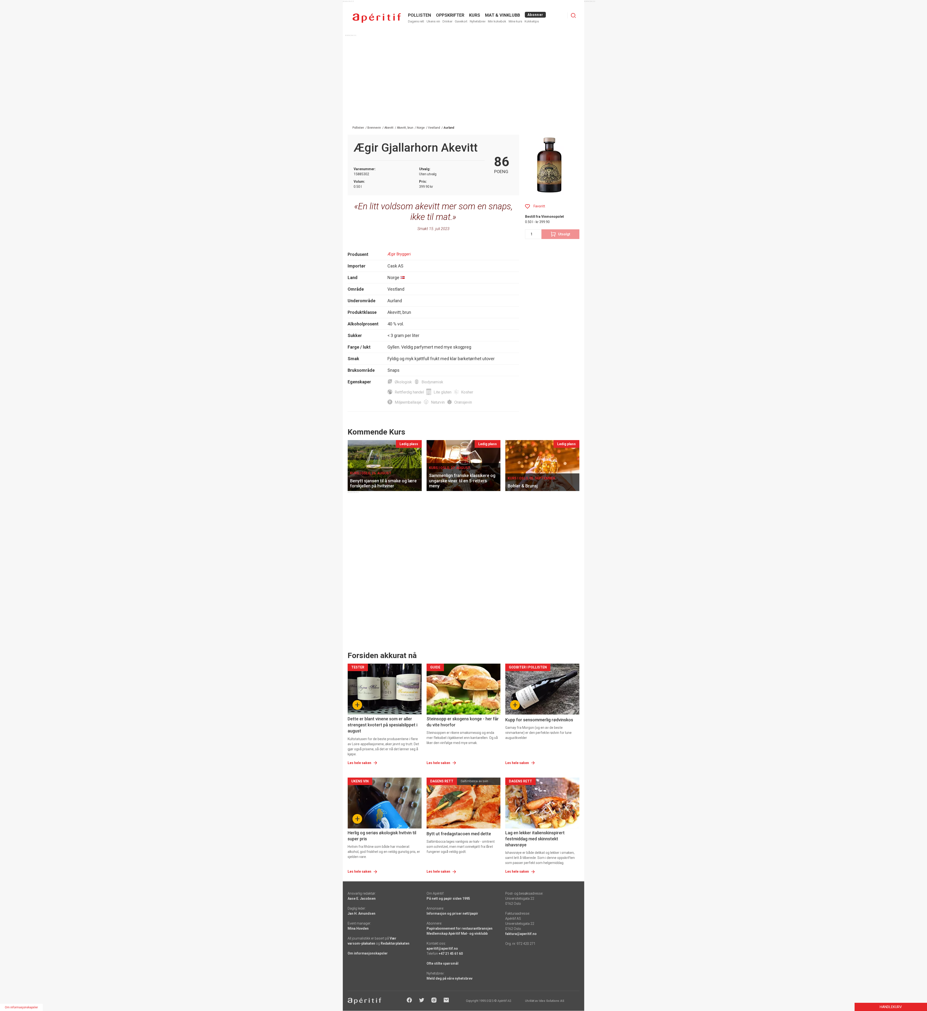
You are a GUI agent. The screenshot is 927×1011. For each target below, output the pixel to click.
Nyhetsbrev (477, 21)
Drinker (447, 21)
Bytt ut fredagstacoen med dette (459, 833)
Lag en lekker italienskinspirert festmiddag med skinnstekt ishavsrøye (535, 838)
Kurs (474, 15)
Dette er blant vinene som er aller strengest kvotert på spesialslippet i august (382, 724)
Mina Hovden (358, 928)
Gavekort (461, 21)
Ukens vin (433, 21)
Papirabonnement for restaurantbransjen (459, 928)
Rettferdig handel (409, 392)
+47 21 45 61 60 (451, 953)
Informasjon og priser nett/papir (452, 913)
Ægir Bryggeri (399, 254)
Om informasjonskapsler (368, 953)
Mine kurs (515, 21)
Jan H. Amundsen (361, 913)
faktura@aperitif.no (521, 934)
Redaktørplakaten (395, 943)
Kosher (467, 392)
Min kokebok (497, 21)
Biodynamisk (432, 382)
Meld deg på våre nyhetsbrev (449, 978)
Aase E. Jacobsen (362, 898)
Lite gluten (442, 392)
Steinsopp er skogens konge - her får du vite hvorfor (463, 721)
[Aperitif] (376, 18)
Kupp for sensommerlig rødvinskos (539, 719)
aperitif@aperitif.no (442, 948)
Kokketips (532, 21)
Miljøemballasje (408, 402)
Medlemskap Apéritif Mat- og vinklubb (457, 933)
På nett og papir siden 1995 (448, 898)
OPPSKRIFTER (450, 15)
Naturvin (438, 402)
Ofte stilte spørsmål (442, 963)
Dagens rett (416, 21)
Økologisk (403, 382)
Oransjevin (463, 402)
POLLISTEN (419, 15)
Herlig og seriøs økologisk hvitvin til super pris (382, 835)
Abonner (535, 15)
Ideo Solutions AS (551, 1001)
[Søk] (573, 15)
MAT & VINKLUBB (502, 15)
